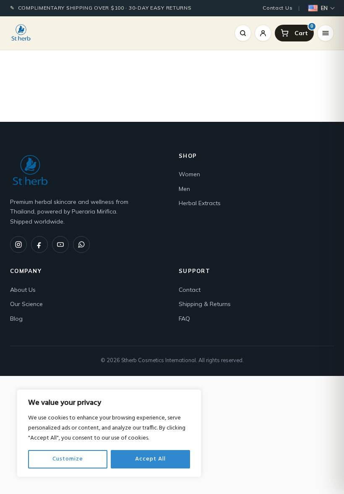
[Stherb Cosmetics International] (21, 33)
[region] (109, 433)
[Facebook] (39, 244)
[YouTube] (60, 244)
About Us (23, 289)
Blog (16, 318)
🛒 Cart (311, 27)
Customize (67, 459)
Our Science (26, 304)
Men (184, 189)
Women (189, 174)
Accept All (150, 459)
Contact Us (277, 8)
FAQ (184, 318)
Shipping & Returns (205, 304)
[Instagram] (18, 244)
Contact (190, 289)
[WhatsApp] (81, 244)
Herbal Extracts (200, 203)
